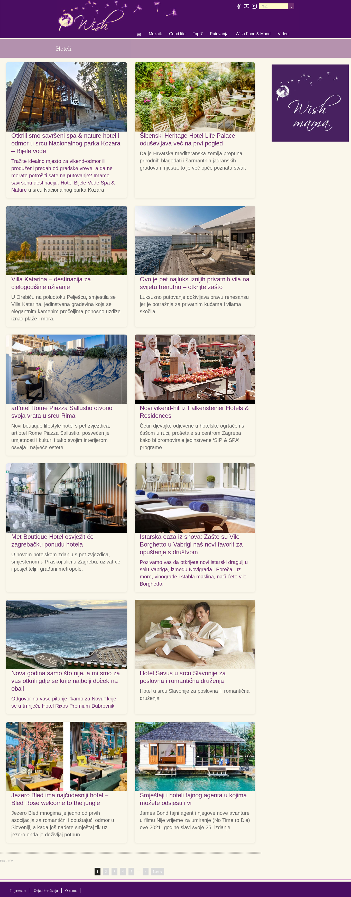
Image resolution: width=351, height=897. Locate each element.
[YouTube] (247, 7)
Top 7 (198, 34)
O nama (71, 890)
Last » (157, 871)
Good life (177, 34)
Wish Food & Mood (253, 34)
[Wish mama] (310, 102)
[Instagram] (254, 7)
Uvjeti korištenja (46, 890)
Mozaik (155, 34)
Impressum (18, 890)
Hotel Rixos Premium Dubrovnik (78, 706)
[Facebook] (239, 7)
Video (283, 34)
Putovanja (219, 34)
